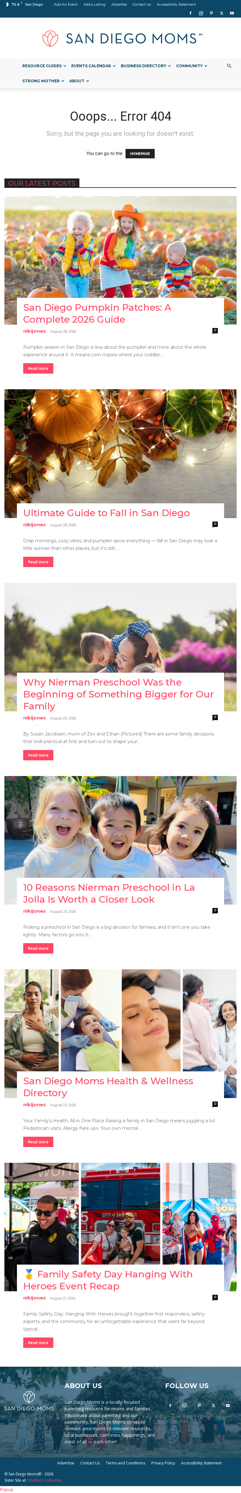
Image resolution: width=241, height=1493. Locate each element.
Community (189, 65)
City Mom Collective (44, 1480)
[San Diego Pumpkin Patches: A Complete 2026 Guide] (120, 260)
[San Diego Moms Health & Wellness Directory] (120, 1033)
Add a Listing (94, 4)
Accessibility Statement (176, 4)
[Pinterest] (211, 13)
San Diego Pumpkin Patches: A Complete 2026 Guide (97, 313)
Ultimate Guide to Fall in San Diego (106, 513)
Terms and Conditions (125, 1463)
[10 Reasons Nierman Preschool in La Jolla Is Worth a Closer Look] (120, 840)
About (76, 81)
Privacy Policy (163, 1463)
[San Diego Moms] (120, 38)
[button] (229, 66)
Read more (38, 368)
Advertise (119, 4)
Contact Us (142, 4)
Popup (6, 1489)
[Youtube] (232, 13)
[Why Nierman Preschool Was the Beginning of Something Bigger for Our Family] (120, 647)
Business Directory (143, 65)
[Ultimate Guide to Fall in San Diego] (120, 453)
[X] (221, 13)
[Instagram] (201, 13)
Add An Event (66, 4)
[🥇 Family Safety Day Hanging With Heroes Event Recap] (120, 1227)
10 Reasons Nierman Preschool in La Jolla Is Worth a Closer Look (109, 893)
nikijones (34, 331)
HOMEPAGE (140, 153)
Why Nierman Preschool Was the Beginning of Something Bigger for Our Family (118, 694)
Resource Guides (42, 65)
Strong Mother (41, 81)
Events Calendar (91, 65)
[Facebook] (190, 13)
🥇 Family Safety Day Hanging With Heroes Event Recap (108, 1280)
